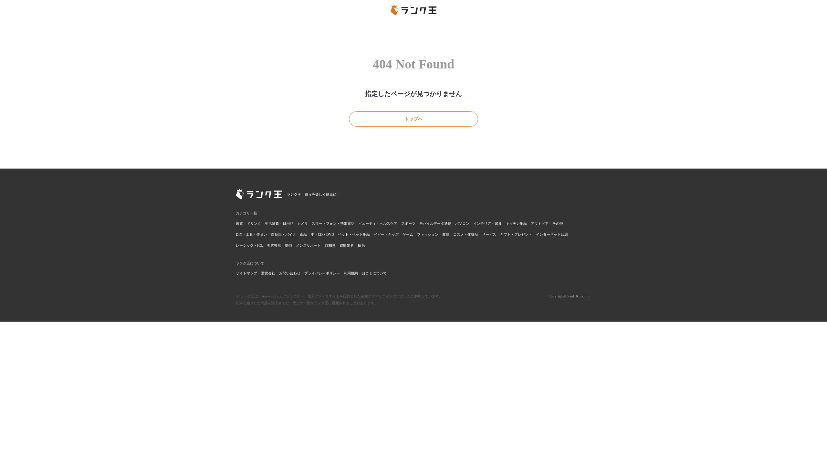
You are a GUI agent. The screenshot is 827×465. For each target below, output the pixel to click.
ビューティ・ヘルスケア (377, 223)
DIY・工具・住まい (251, 234)
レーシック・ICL (249, 245)
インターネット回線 (552, 234)
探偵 (288, 245)
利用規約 (351, 273)
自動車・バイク (283, 234)
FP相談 (330, 245)
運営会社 (268, 273)
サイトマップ (246, 273)
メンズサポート (308, 245)
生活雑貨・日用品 (279, 223)
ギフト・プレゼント (516, 234)
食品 (303, 234)
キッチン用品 (516, 223)
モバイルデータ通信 (435, 223)
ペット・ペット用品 (354, 234)
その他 (557, 223)
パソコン (462, 223)
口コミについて (374, 273)
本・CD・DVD (322, 234)
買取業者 (347, 245)
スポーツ (408, 223)
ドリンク (254, 223)
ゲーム (408, 234)
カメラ (302, 223)
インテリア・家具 (487, 223)
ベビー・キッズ (386, 234)
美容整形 (274, 245)
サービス (489, 234)
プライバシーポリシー (322, 273)
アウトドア (540, 223)
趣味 (445, 234)
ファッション (427, 234)
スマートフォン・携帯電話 (333, 223)
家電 (239, 223)
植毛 (361, 245)
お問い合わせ (289, 273)
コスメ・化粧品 (465, 234)
